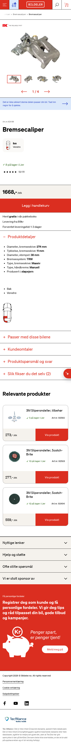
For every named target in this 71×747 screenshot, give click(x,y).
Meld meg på (55, 649)
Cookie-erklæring (11, 687)
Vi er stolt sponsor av (19, 578)
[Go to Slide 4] (57, 79)
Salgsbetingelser (11, 693)
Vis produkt (52, 435)
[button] (35, 50)
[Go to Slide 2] (28, 79)
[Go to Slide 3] (43, 79)
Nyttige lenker (13, 543)
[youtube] (16, 703)
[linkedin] (27, 703)
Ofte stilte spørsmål (18, 566)
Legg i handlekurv (35, 205)
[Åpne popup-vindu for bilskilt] (14, 4)
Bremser (6, 14)
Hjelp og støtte (14, 555)
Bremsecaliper (19, 14)
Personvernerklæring (13, 681)
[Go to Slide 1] (14, 79)
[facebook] (5, 703)
